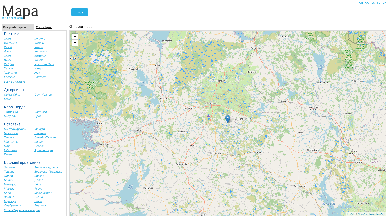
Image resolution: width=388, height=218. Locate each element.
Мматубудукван (15, 129)
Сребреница (12, 205)
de (367, 2)
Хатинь (39, 43)
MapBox (380, 214)
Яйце (37, 184)
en (361, 2)
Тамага (9, 137)
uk (384, 2)
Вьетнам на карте (14, 81)
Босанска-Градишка (48, 171)
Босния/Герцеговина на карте (22, 210)
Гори (7, 99)
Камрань (40, 55)
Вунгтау (39, 38)
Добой (8, 175)
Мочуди (39, 129)
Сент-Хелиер (43, 94)
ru (378, 2)
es (373, 2)
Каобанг (9, 77)
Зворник (10, 167)
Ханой (8, 47)
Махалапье (11, 141)
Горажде (10, 201)
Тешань (9, 171)
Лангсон (40, 77)
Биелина (40, 205)
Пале (7, 192)
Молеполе (11, 133)
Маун (7, 146)
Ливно (38, 197)
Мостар (9, 188)
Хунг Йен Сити (44, 64)
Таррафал (11, 111)
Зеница (9, 197)
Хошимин (40, 51)
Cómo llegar (44, 27)
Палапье (40, 133)
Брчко (8, 180)
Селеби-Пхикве (45, 137)
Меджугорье (43, 192)
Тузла (38, 188)
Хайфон (9, 64)
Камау (38, 68)
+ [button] (75, 36)
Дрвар (38, 180)
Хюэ (37, 72)
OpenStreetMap (366, 214)
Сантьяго (40, 111)
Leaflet (350, 214)
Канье (38, 141)
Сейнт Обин (12, 94)
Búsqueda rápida (14, 27)
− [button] (75, 42)
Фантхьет (10, 43)
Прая (37, 116)
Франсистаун (43, 150)
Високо (39, 175)
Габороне (10, 150)
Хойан (8, 38)
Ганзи (8, 154)
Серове (39, 146)
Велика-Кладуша (46, 167)
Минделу (10, 116)
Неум (38, 201)
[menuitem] (361, 2)
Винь (7, 60)
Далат (8, 51)
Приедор (10, 184)
